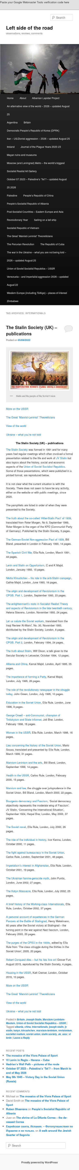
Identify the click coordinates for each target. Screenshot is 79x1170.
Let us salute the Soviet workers (25, 621)
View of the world (16, 426)
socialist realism (15, 1034)
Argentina (12, 122)
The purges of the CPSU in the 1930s (28, 942)
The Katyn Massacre (18, 891)
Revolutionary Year (17, 219)
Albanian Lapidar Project (45, 98)
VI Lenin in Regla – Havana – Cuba (27, 1060)
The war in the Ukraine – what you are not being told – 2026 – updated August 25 (36, 256)
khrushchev (28, 1030)
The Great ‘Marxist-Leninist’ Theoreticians (30, 236)
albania (19, 1027)
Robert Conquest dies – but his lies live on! (31, 960)
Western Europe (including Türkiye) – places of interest (37, 293)
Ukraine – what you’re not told (23, 434)
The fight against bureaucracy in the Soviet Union (35, 852)
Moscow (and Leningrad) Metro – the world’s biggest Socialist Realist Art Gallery (36, 167)
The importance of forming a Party (26, 677)
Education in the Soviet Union (23, 702)
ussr (64, 1034)
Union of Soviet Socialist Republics (44, 466)
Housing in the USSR (18, 973)
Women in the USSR (18, 732)
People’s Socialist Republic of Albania (28, 203)
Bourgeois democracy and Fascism (27, 801)
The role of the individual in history (26, 840)
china (28, 1027)
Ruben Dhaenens (16, 1109)
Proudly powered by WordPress (39, 1162)
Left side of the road (29, 27)
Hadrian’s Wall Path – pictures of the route (32, 1064)
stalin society (49, 1034)
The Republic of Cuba (52, 244)
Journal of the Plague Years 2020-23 (41, 146)
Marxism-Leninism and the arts (24, 762)
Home (10, 98)
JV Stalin (61, 458)
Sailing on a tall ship (45, 219)
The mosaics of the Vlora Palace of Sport (32, 1055)
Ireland (11, 146)
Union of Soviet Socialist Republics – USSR (31, 268)
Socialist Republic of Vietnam (23, 228)
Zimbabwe (12, 301)
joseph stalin (56, 1027)
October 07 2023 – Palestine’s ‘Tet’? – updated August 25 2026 (37, 183)
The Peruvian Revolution (20, 244)
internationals (40, 1027)
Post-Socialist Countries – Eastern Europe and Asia (35, 211)
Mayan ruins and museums (22, 155)
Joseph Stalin (34, 1019)
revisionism (65, 1030)
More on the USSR (17, 409)
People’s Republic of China (38, 195)
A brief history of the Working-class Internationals (35, 904)
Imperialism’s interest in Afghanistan (27, 865)
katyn (17, 1030)
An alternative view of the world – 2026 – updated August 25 (38, 110)
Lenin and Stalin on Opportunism (25, 565)
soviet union (33, 1034)
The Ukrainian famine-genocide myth (27, 878)
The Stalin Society (17, 449)
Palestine (12, 195)
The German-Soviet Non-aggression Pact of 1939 (35, 539)
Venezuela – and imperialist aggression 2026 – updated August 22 (37, 280)
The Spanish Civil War (19, 552)
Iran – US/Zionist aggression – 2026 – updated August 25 (38, 138)
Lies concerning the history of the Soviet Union (33, 745)
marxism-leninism (46, 1030)
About (23, 98)
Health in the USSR (17, 775)
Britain (27, 122)
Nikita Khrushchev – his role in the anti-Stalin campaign (38, 578)
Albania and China (16, 664)
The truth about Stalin (18, 651)
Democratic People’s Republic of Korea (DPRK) (33, 130)
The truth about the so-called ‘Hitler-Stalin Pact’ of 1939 (38, 518)
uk (59, 1034)
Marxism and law (16, 788)
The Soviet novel (16, 827)
